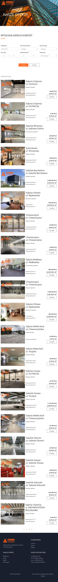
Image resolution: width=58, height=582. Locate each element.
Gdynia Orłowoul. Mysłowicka (33, 195)
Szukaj (23, 65)
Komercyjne (6, 562)
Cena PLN (3, 52)
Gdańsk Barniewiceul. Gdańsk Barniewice (36, 173)
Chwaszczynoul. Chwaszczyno (34, 218)
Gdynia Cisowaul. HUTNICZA (33, 374)
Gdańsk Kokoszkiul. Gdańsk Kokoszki (35, 485)
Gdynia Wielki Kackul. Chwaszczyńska (35, 329)
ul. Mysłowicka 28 (35, 556)
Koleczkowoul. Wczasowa (32, 151)
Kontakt (33, 547)
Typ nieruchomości (25, 45)
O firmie (33, 543)
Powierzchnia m (24, 52)
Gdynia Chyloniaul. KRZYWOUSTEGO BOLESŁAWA (35, 508)
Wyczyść (34, 65)
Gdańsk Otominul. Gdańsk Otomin (35, 440)
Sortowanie (42, 52)
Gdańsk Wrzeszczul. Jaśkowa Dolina (35, 128)
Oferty (32, 545)
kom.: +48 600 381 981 (37, 560)
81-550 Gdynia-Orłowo (37, 558)
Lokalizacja (4, 45)
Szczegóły (51, 96)
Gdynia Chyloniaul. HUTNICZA (34, 106)
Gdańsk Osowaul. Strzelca (33, 396)
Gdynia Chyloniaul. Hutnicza (34, 84)
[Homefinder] (7, 3)
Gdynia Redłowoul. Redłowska (34, 262)
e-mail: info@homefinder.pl (38, 562)
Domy (4, 558)
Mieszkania (6, 556)
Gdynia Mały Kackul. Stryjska (34, 351)
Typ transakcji (43, 45)
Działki (4, 560)
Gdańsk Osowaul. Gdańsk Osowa (34, 463)
